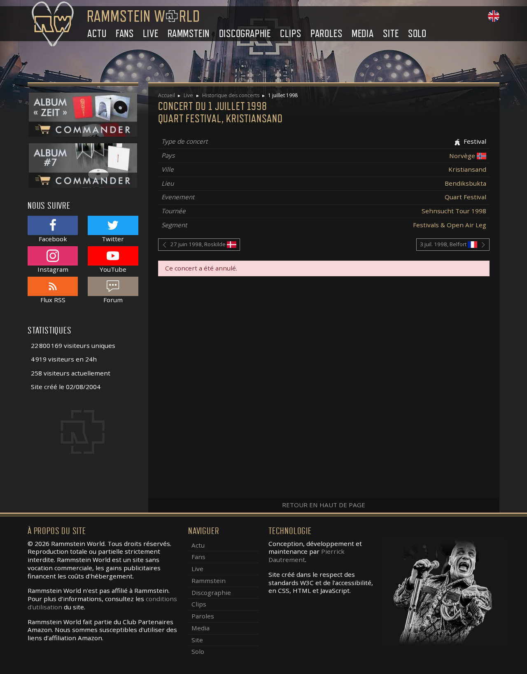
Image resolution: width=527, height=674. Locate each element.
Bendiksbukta (465, 183)
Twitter (113, 239)
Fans (125, 34)
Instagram (52, 269)
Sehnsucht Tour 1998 (454, 211)
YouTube (113, 269)
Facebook (53, 239)
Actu (96, 34)
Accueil (166, 95)
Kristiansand (467, 169)
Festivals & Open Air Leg (449, 225)
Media (363, 34)
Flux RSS (52, 299)
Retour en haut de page (323, 505)
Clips (290, 34)
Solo (417, 34)
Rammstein (189, 34)
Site (391, 34)
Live (150, 34)
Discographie (245, 34)
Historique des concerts (230, 95)
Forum (113, 299)
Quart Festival (465, 197)
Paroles (326, 34)
